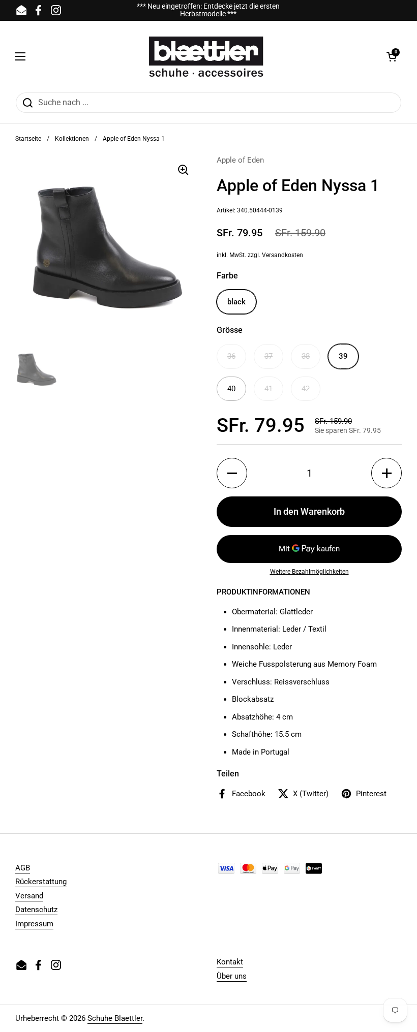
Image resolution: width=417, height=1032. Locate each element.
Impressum (34, 923)
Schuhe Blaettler (114, 1018)
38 (306, 356)
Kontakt (230, 961)
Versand (29, 895)
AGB (22, 867)
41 (268, 388)
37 (268, 356)
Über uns (232, 976)
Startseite (28, 138)
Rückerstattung (41, 881)
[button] (391, 56)
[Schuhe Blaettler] (206, 56)
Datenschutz (36, 909)
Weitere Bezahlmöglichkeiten (309, 571)
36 (231, 356)
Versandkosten (282, 255)
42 (306, 388)
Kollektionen (72, 138)
